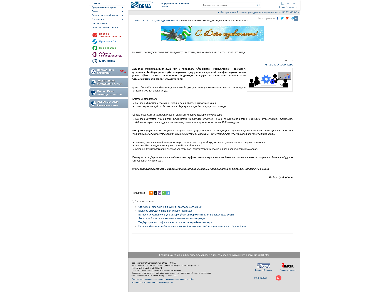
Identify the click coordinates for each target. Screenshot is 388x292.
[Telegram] (168, 193)
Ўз (288, 4)
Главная (96, 3)
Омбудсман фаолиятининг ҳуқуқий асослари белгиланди (170, 207)
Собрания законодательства (110, 54)
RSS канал (260, 277)
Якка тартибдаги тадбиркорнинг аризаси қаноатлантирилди (171, 218)
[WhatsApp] (164, 193)
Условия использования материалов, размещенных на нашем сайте (163, 279)
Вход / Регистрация (288, 7)
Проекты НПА (107, 41)
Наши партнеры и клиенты (105, 27)
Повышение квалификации (105, 15)
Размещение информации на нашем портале (152, 282)
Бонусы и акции (99, 23)
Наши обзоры (107, 48)
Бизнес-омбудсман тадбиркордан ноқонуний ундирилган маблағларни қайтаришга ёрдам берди (192, 226)
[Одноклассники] (151, 193)
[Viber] (159, 193)
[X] (155, 193)
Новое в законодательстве (110, 35)
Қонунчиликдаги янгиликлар (165, 20)
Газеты (95, 11)
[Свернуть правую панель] (296, 18)
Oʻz (293, 4)
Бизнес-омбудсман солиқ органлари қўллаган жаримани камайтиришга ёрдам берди (186, 214)
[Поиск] (258, 5)
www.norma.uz (141, 20)
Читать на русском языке (279, 64)
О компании (98, 19)
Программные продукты (104, 7)
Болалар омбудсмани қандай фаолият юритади (165, 210)
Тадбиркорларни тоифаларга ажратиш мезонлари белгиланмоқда (175, 222)
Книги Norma (107, 61)
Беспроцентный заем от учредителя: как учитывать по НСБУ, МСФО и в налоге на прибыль (267, 12)
